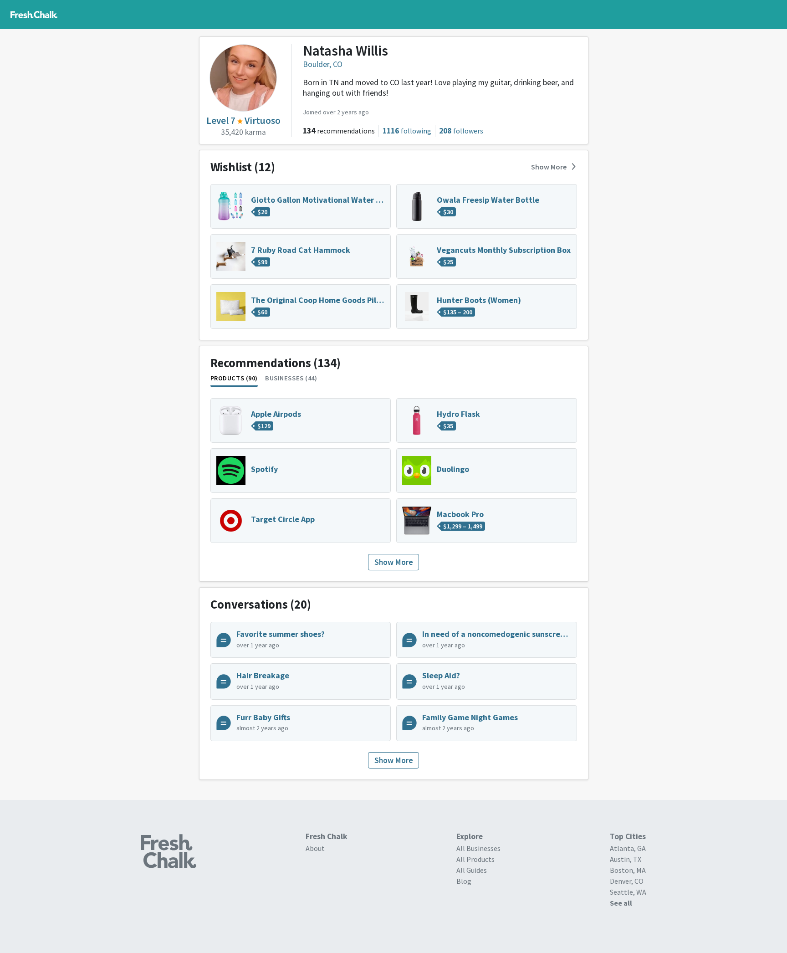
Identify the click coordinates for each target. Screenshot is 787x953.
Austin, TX (625, 859)
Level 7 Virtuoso (243, 120)
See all (621, 902)
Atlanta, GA (628, 848)
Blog (463, 881)
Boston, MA (628, 870)
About (315, 848)
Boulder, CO (322, 64)
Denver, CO (627, 881)
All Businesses (478, 848)
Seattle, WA (628, 892)
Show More (549, 166)
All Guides (471, 870)
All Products (475, 859)
